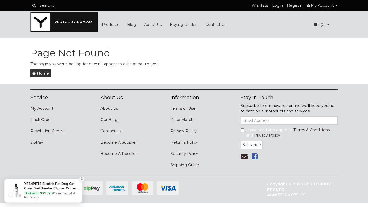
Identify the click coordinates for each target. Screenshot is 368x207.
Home (42, 73)
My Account (41, 108)
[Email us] (244, 156)
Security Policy (184, 153)
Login (277, 5)
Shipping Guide (185, 165)
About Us (153, 24)
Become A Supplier (118, 142)
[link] (255, 156)
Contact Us (215, 24)
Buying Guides (183, 24)
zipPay (36, 142)
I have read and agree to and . (288, 132)
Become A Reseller (118, 153)
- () (322, 24)
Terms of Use (183, 108)
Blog (131, 24)
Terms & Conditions (311, 129)
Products (110, 24)
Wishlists (260, 5)
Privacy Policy (184, 131)
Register (295, 5)
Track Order (41, 119)
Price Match (182, 119)
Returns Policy (184, 142)
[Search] (34, 5)
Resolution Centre (47, 131)
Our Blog (108, 119)
